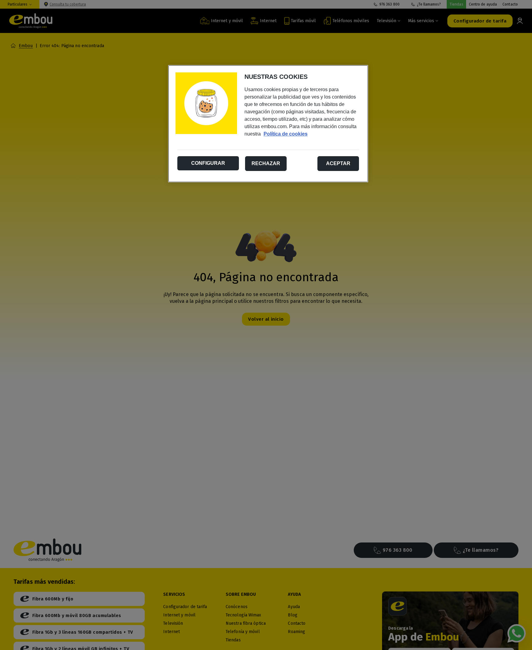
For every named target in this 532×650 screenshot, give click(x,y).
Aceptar (338, 163)
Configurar (208, 163)
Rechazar (266, 163)
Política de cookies (286, 133)
